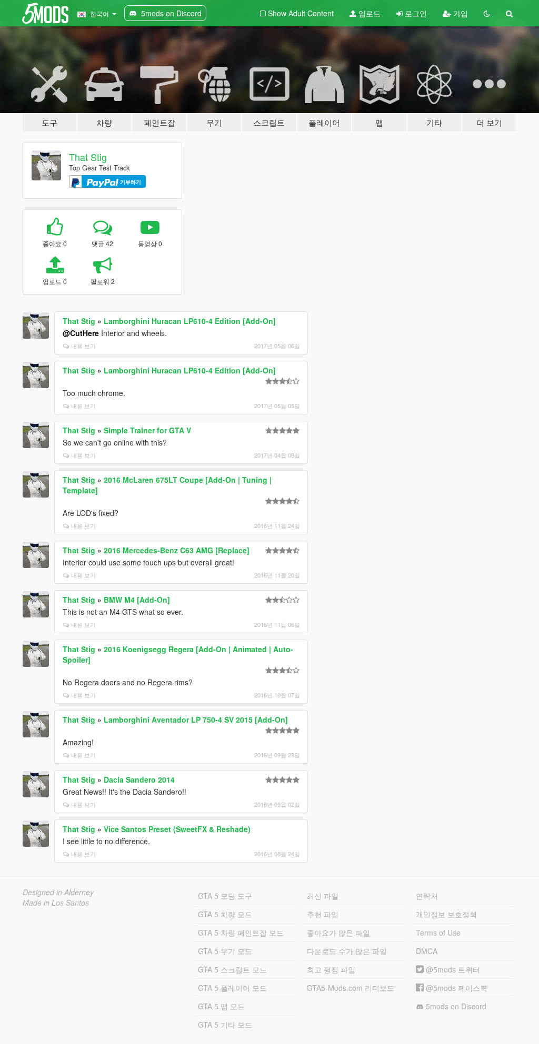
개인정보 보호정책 (446, 914)
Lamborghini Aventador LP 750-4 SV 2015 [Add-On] (196, 719)
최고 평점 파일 (331, 969)
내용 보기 (83, 345)
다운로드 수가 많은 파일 (347, 951)
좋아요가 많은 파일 (338, 932)
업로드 (368, 13)
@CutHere (81, 333)
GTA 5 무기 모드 (225, 951)
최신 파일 (322, 895)
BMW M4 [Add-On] (137, 599)
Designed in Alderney (58, 892)
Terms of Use (438, 932)
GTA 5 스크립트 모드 (232, 969)
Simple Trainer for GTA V (147, 430)
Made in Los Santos (56, 902)
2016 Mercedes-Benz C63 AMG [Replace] (176, 550)
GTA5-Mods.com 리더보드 (350, 987)
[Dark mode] (487, 13)
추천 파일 (322, 914)
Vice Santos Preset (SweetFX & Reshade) (177, 829)
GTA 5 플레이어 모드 (232, 987)
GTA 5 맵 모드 (221, 1006)
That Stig (88, 157)
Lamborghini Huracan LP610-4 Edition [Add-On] (190, 321)
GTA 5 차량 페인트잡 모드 (241, 932)
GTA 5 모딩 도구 (225, 895)
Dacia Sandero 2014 (139, 779)
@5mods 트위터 (452, 969)
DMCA (426, 951)
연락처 (427, 895)
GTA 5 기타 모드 (225, 1024)
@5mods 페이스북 (455, 987)
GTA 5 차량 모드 (225, 914)
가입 (459, 13)
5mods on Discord (455, 1006)
